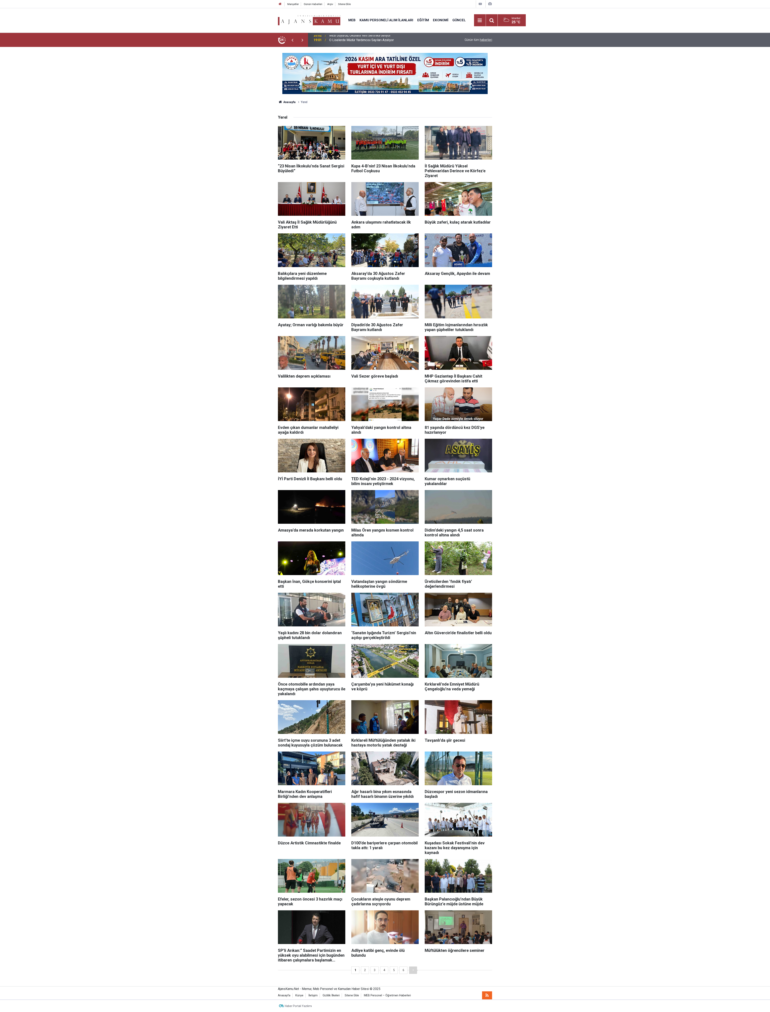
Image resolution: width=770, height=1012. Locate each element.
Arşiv (330, 4)
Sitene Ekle (344, 4)
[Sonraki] (413, 970)
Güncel (459, 20)
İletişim (313, 995)
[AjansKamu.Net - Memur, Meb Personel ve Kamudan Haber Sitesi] (309, 20)
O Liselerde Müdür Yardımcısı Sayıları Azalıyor (361, 40)
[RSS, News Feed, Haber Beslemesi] (487, 995)
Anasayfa (289, 102)
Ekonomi (440, 20)
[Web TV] (480, 4)
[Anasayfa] (280, 4)
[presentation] (292, 39)
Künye (299, 995)
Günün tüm (478, 40)
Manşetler (293, 4)
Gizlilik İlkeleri (331, 995)
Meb (352, 20)
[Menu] (479, 20)
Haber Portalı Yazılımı (298, 1006)
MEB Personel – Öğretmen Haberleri (387, 995)
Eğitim (423, 20)
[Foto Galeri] (490, 4)
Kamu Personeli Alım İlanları (386, 20)
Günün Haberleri (313, 4)
